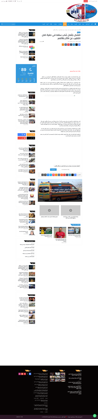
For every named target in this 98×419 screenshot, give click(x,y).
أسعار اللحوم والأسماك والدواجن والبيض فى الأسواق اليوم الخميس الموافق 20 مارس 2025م (41, 390)
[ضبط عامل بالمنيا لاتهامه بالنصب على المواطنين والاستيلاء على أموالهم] (60, 232)
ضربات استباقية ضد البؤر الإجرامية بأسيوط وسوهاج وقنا (46, 235)
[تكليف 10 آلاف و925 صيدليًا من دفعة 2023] (57, 374)
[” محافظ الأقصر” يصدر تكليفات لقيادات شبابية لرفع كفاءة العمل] (32, 96)
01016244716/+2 (45, 416)
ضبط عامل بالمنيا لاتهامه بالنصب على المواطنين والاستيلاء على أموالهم (60, 240)
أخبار (60, 185)
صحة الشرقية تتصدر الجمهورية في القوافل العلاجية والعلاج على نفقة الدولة (23, 183)
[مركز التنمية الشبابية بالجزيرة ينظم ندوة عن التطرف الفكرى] (32, 311)
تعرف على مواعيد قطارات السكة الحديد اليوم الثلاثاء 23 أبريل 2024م (41, 400)
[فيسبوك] (79, 44)
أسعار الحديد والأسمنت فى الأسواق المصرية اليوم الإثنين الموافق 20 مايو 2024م (41, 374)
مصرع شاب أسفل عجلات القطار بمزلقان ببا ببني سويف (23, 154)
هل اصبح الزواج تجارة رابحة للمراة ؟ (23, 232)
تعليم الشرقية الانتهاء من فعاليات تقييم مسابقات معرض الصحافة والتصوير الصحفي (23, 109)
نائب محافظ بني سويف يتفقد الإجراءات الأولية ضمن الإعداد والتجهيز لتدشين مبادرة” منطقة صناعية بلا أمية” (23, 121)
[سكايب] (51, 175)
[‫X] (76, 44)
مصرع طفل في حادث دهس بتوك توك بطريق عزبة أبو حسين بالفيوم (23, 149)
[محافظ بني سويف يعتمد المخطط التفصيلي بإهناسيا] (52, 380)
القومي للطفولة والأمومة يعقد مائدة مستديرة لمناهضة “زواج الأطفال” (23, 321)
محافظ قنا (41, 411)
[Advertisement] (32, 6)
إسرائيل (46, 398)
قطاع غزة (46, 411)
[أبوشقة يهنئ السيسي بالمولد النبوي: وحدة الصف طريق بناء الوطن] (62, 374)
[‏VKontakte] (66, 44)
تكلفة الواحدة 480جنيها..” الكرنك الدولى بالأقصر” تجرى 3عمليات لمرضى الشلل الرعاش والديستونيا (23, 189)
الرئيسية (78, 29)
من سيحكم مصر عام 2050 (23, 46)
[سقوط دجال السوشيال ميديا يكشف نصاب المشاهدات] (74, 230)
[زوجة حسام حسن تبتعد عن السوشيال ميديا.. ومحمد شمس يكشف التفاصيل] (32, 299)
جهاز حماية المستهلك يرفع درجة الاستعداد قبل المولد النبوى (23, 215)
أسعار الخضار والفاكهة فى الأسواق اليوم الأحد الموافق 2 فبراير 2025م (41, 379)
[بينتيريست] (68, 44)
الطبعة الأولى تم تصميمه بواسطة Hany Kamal (58, 416)
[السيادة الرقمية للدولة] (32, 58)
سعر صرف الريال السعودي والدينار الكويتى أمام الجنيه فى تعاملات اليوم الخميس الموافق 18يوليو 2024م (41, 409)
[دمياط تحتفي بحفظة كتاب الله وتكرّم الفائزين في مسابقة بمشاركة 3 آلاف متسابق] (32, 286)
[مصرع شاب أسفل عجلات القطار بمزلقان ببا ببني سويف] (32, 155)
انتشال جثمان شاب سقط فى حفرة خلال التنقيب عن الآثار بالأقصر (67, 166)
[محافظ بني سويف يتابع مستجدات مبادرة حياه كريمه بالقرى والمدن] (32, 116)
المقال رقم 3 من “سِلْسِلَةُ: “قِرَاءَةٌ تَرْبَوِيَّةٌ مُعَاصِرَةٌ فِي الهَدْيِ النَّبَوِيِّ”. (23, 53)
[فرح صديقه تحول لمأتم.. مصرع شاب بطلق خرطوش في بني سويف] (32, 160)
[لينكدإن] (74, 44)
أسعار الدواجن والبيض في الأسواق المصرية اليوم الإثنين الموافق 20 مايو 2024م (41, 382)
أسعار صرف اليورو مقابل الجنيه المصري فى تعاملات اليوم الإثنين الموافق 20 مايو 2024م (41, 396)
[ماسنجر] (48, 175)
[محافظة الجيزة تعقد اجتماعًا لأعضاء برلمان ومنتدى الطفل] (32, 228)
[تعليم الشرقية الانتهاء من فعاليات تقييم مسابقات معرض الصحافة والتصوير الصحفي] (32, 109)
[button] (94, 415)
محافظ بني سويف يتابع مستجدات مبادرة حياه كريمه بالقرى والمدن (23, 115)
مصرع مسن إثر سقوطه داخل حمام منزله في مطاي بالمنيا (23, 170)
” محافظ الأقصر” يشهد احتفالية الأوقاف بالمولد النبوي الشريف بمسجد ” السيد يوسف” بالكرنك (23, 102)
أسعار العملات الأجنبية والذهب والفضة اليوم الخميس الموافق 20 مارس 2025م (41, 387)
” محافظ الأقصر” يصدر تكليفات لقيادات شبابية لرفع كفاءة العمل (23, 96)
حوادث (75, 29)
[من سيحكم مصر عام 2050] (32, 48)
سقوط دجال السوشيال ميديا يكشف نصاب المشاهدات (74, 235)
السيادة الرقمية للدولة (24, 57)
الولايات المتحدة (36, 398)
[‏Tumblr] (71, 44)
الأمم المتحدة (42, 398)
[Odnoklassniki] (63, 44)
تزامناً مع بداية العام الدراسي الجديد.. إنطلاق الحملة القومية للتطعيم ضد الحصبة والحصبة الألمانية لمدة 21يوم (23, 196)
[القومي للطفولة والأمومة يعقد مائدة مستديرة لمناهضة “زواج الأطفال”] (32, 322)
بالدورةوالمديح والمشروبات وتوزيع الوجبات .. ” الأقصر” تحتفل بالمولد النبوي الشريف (23, 274)
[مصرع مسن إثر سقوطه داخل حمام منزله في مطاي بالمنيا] (32, 171)
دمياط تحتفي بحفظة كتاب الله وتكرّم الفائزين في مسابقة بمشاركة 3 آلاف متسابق (23, 286)
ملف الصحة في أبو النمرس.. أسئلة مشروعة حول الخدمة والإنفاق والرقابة (23, 202)
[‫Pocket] (53, 175)
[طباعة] (42, 175)
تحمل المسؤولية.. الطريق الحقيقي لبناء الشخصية (23, 315)
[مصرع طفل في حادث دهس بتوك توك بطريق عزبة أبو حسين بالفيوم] (32, 149)
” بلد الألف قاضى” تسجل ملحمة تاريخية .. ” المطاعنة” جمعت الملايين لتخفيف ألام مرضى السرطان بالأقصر (23, 305)
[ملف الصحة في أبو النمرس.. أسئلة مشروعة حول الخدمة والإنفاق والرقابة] (32, 203)
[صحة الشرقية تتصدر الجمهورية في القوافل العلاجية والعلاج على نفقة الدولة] (32, 183)
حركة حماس (46, 402)
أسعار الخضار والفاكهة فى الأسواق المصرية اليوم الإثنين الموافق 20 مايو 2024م (41, 376)
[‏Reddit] (62, 175)
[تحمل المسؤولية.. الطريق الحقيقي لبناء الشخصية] (32, 317)
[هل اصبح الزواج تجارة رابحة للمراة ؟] (32, 233)
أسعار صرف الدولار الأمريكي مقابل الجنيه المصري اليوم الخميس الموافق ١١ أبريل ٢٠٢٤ (40, 393)
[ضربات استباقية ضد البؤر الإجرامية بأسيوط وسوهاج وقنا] (46, 230)
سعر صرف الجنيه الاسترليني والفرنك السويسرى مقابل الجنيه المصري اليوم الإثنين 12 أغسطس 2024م (41, 405)
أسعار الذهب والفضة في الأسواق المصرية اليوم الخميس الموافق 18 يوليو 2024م (41, 385)
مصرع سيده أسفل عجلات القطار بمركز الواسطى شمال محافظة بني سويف (60, 190)
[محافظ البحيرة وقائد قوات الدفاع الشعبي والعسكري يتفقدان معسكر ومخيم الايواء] (32, 221)
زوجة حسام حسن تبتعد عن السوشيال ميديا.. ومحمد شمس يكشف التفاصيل (23, 299)
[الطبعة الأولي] (81, 13)
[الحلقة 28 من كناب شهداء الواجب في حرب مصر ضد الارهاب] (52, 377)
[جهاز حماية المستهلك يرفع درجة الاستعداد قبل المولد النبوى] (32, 215)
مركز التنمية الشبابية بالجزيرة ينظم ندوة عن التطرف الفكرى (23, 310)
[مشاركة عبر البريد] (45, 175)
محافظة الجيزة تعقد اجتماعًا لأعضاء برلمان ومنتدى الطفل (23, 227)
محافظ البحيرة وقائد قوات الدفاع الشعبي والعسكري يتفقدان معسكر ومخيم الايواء (23, 221)
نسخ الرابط (53, 169)
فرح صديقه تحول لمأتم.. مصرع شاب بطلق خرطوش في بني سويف (23, 160)
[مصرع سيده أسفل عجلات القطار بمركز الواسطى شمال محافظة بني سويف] (32, 166)
